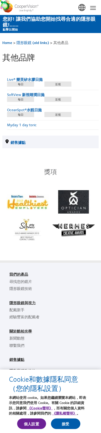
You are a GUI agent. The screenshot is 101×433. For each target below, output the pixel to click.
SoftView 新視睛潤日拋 (26, 94)
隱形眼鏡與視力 (22, 303)
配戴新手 (16, 310)
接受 (65, 424)
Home (7, 42)
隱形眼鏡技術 (20, 288)
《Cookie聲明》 (40, 408)
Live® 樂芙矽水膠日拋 (25, 79)
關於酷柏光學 (20, 331)
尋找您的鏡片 (20, 281)
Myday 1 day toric (22, 125)
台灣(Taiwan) (82, 7)
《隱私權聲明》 (64, 413)
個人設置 (31, 424)
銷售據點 (18, 142)
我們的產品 (18, 274)
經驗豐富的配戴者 (24, 317)
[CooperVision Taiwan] (50, 7)
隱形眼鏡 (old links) (32, 42)
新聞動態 (16, 338)
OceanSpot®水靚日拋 (24, 110)
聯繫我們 (16, 345)
